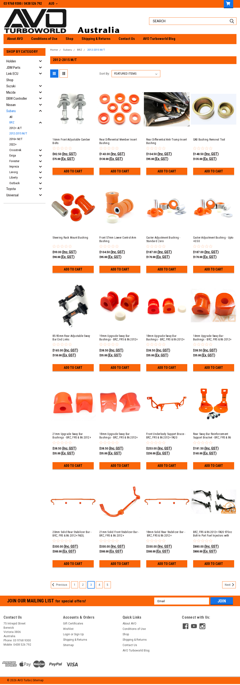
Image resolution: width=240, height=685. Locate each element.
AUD (52, 3)
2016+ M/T (15, 139)
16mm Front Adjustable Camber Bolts (71, 141)
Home (54, 49)
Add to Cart (73, 171)
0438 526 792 (33, 3)
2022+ (13, 144)
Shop (69, 39)
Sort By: (104, 73)
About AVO (15, 39)
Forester (14, 161)
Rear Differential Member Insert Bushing (118, 141)
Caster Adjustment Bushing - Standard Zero (163, 239)
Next (228, 585)
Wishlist (68, 629)
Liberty (13, 177)
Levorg (13, 172)
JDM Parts (13, 67)
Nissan (11, 105)
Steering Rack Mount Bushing (70, 237)
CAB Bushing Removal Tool (209, 139)
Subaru (11, 111)
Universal (12, 195)
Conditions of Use (44, 39)
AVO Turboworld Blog (159, 39)
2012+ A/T (15, 128)
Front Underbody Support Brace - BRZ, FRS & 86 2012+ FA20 (166, 435)
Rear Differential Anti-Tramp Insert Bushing (166, 141)
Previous (61, 585)
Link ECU (12, 74)
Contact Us (127, 39)
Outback (14, 183)
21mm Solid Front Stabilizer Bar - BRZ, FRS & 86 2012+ (119, 533)
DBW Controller (16, 98)
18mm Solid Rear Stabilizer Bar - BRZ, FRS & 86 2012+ (165, 533)
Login (66, 634)
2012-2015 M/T (18, 133)
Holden (11, 61)
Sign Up (79, 634)
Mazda (10, 92)
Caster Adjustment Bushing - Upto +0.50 (213, 239)
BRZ (11, 122)
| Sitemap (37, 680)
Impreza (14, 166)
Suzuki (10, 86)
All (10, 117)
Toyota (11, 189)
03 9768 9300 (12, 3)
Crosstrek (15, 150)
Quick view (73, 130)
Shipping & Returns (96, 39)
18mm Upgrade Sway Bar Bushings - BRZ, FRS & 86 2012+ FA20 (118, 435)
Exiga (12, 155)
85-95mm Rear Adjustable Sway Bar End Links (71, 337)
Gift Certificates (73, 623)
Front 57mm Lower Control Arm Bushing (117, 239)
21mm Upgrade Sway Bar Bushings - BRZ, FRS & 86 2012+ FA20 (71, 435)
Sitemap (68, 645)
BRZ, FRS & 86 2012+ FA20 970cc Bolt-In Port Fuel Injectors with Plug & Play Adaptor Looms (212, 533)
